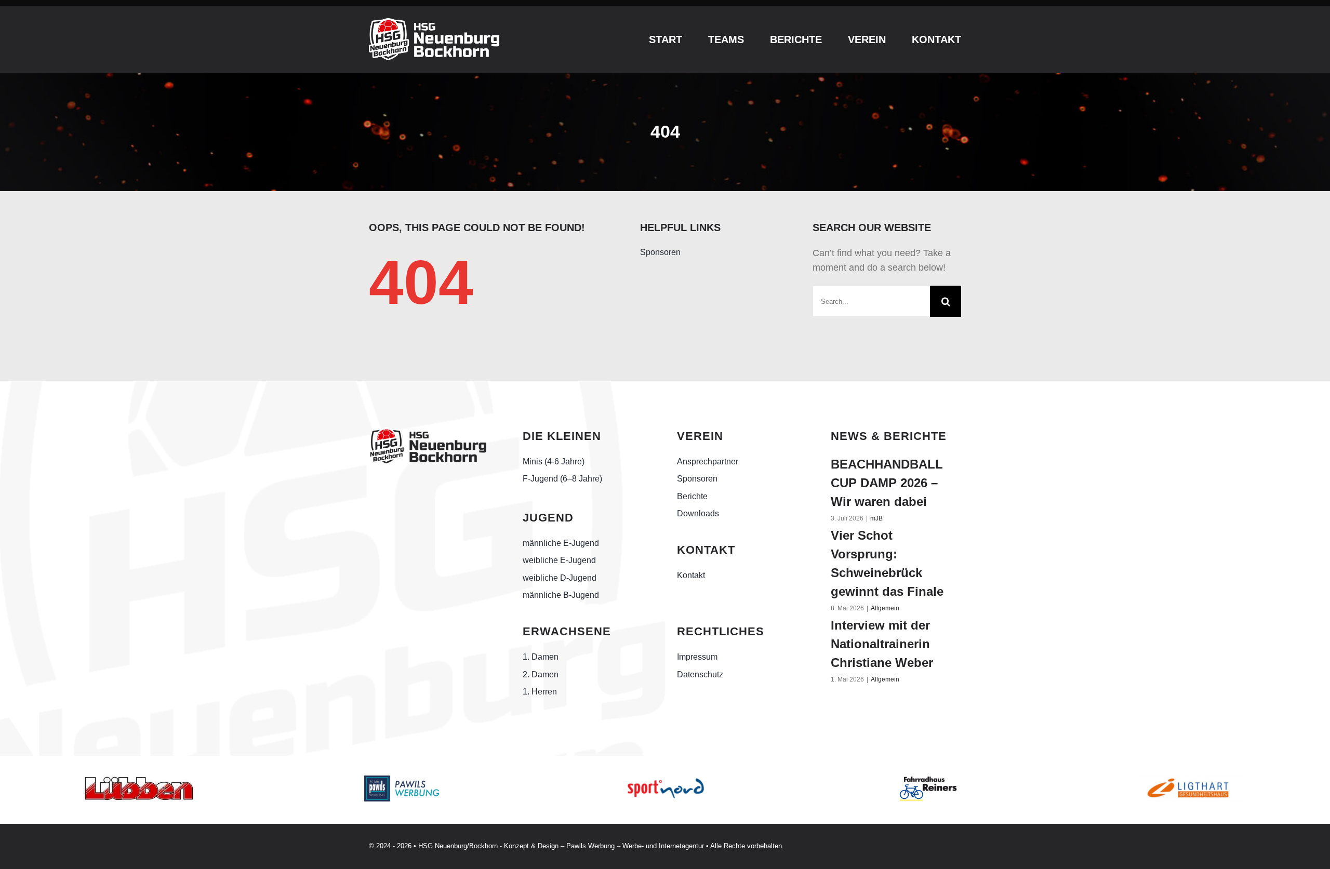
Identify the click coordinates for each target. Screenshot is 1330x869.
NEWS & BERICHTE (889, 436)
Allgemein (885, 608)
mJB (876, 518)
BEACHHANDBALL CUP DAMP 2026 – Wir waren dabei (887, 483)
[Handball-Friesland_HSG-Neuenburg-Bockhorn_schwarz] (427, 432)
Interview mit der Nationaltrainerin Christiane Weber (882, 644)
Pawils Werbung (590, 846)
